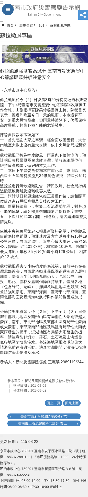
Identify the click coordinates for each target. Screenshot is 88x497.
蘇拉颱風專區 (60, 25)
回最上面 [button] (72, 403)
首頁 (10, 25)
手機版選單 (8, 9)
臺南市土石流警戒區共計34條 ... (42, 423)
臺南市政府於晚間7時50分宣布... (45, 416)
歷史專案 (26, 25)
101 (41, 25)
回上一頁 (53, 403)
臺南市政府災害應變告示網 (44, 10)
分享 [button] (83, 15)
